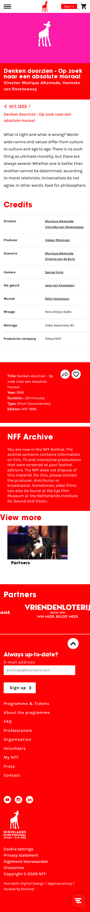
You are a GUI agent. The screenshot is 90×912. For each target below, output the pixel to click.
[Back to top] (73, 643)
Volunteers (15, 748)
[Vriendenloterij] (53, 611)
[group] (37, 547)
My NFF (11, 757)
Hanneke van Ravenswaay (64, 227)
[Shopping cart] (83, 6)
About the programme (27, 712)
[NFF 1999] (5, 106)
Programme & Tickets (26, 703)
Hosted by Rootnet (19, 889)
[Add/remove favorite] (76, 374)
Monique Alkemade (59, 221)
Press (9, 766)
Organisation (17, 739)
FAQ (8, 721)
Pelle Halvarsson (57, 299)
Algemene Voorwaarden (26, 861)
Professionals (18, 730)
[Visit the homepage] (45, 6)
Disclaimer (14, 867)
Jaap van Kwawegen (60, 285)
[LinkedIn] (29, 799)
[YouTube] (7, 799)
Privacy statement (21, 855)
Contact (12, 775)
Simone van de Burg (60, 259)
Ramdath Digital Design (24, 883)
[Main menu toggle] (7, 7)
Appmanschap (60, 883)
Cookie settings (18, 849)
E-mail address (19, 662)
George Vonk (54, 272)
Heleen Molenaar (57, 240)
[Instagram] (18, 799)
